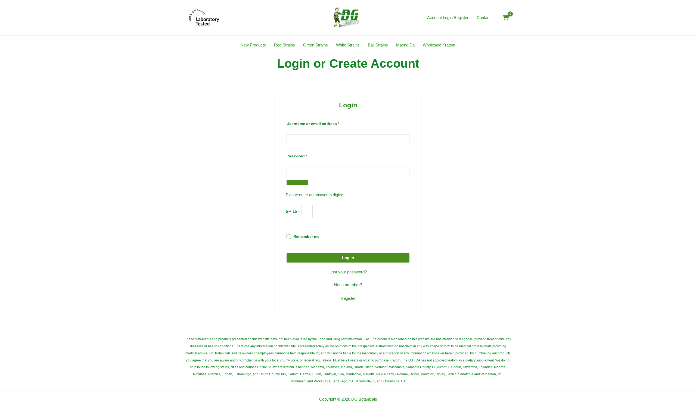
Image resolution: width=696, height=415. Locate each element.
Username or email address (321, 123)
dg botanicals (368, 406)
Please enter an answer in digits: (314, 194)
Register (348, 298)
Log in (348, 257)
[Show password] (297, 182)
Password (305, 155)
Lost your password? (348, 272)
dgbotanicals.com (347, 406)
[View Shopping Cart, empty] (505, 18)
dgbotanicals (327, 406)
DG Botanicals (364, 399)
